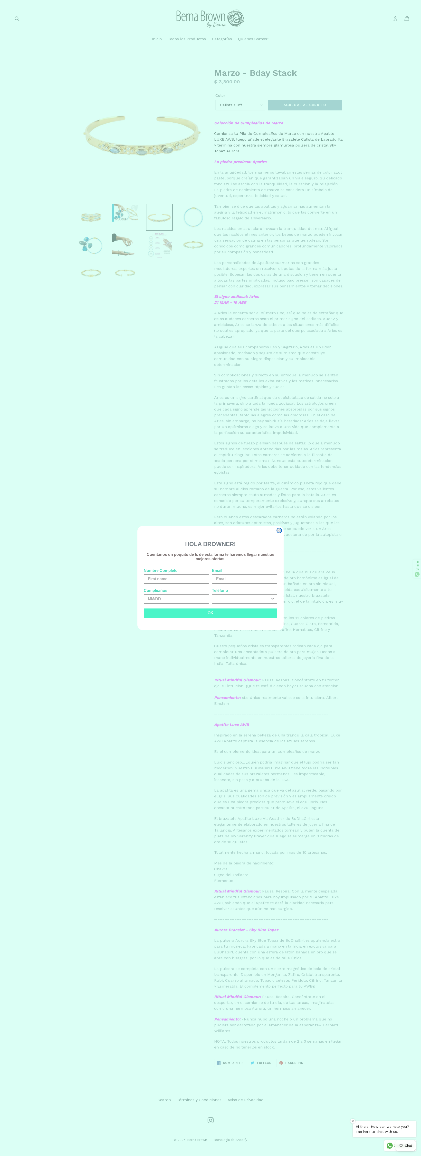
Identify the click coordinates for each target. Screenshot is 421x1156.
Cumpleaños (155, 590)
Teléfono (220, 590)
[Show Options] (272, 599)
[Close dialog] (279, 530)
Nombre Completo (161, 570)
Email (217, 570)
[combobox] (243, 599)
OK (210, 613)
